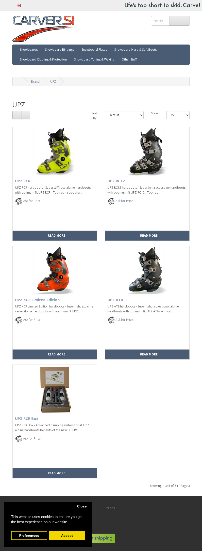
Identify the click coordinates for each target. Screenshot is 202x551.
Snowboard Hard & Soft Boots (135, 49)
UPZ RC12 (116, 180)
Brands (110, 508)
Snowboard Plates (94, 49)
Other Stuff (129, 59)
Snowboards (29, 49)
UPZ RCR (22, 180)
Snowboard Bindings (59, 49)
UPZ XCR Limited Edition (37, 299)
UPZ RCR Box (26, 418)
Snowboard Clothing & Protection (43, 59)
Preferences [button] (29, 535)
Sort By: (94, 115)
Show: (155, 113)
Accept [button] (67, 535)
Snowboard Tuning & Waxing (94, 59)
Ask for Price (31, 201)
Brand (35, 81)
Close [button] (82, 506)
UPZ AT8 (115, 299)
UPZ (53, 81)
